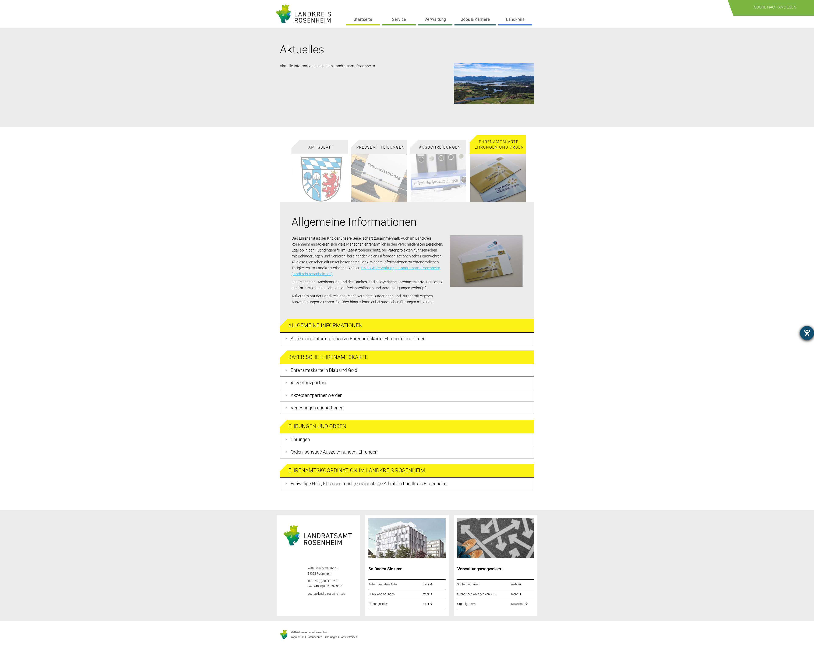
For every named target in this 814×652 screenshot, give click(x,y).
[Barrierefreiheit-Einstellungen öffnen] (807, 333)
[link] (305, 13)
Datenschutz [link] (314, 637)
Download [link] (518, 604)
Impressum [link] (298, 637)
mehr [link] (426, 584)
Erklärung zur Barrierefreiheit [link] (340, 637)
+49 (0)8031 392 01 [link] (326, 581)
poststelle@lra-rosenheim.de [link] (326, 593)
